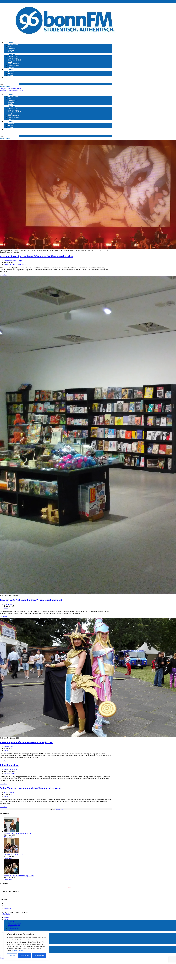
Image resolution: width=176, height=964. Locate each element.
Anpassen (12, 955)
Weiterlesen (3, 275)
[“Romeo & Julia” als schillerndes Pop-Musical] (11, 874)
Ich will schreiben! (9, 765)
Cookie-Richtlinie (18, 950)
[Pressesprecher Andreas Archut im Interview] (11, 831)
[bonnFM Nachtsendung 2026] (11, 852)
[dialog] (26, 945)
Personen (13, 773)
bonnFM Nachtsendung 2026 (13, 854)
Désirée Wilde (8, 746)
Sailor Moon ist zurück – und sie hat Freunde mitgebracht (30, 788)
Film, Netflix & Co (15, 264)
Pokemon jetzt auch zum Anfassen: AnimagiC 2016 (26, 742)
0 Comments (8, 858)
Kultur (6, 608)
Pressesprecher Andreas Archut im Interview (18, 833)
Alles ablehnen (24, 955)
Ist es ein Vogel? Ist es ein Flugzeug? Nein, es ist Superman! (31, 600)
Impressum (7, 909)
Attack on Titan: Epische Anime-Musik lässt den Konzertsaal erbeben (36, 256)
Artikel (6, 264)
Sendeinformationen (14, 923)
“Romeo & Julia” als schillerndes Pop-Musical (19, 876)
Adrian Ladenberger (10, 769)
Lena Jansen (8, 604)
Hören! (6, 919)
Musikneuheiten (13, 928)
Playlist (10, 926)
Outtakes (11, 930)
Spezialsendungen (14, 925)
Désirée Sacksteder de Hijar (13, 261)
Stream (6, 917)
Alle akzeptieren (39, 955)
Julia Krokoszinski (10, 792)
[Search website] (9, 77)
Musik (24, 264)
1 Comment (8, 837)
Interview (7, 773)
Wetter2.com (59, 809)
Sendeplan (11, 921)
